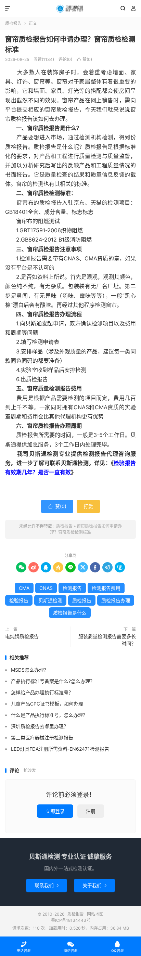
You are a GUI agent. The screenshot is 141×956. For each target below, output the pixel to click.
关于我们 (94, 885)
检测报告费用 (106, 588)
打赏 (88, 506)
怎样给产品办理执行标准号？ (42, 692)
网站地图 (95, 914)
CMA (24, 588)
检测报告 (72, 588)
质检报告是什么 (70, 613)
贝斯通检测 (50, 600)
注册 (90, 811)
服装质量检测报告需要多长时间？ (107, 639)
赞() (84, 59)
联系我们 (47, 885)
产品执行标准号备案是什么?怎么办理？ (53, 681)
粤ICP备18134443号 (70, 920)
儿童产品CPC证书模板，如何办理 (47, 704)
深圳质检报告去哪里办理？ (39, 726)
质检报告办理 (115, 600)
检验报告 (18, 600)
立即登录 (55, 811)
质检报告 (70, 8)
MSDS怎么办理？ (30, 670)
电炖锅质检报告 (22, 636)
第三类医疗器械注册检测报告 (42, 737)
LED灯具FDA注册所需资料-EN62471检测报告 (60, 749)
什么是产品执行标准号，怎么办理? (48, 715)
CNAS (46, 588)
